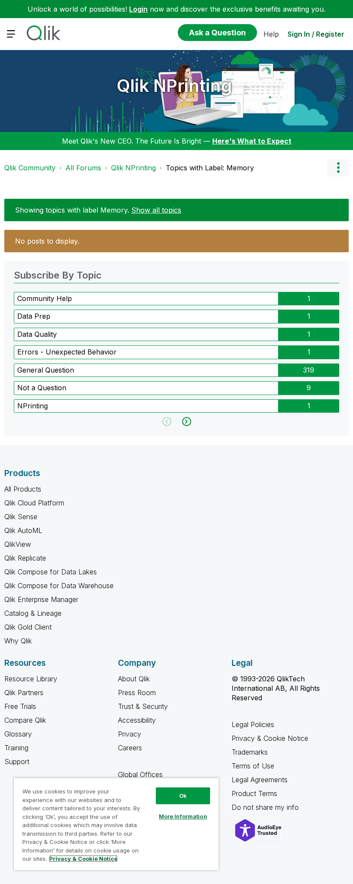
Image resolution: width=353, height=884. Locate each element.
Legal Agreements (260, 779)
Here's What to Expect (251, 141)
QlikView (17, 544)
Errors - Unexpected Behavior (67, 352)
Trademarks (250, 752)
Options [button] (338, 167)
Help (271, 34)
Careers (130, 747)
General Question (45, 370)
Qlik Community (30, 167)
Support (16, 761)
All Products (22, 489)
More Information (183, 816)
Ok (183, 795)
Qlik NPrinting (174, 85)
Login (138, 9)
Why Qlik (18, 640)
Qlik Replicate (25, 558)
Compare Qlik (25, 720)
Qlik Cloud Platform (34, 502)
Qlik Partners (23, 692)
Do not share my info (266, 807)
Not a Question (41, 387)
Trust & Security (143, 706)
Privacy (129, 734)
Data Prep (33, 316)
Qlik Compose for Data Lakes (50, 571)
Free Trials (20, 706)
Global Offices (140, 774)
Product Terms (254, 793)
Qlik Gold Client (28, 627)
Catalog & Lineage (33, 613)
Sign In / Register (316, 34)
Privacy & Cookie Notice (270, 738)
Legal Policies (253, 724)
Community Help (44, 298)
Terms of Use (253, 766)
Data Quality (37, 334)
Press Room (137, 692)
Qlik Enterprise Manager (41, 599)
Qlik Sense (20, 516)
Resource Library (30, 678)
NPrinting (32, 405)
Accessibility (137, 720)
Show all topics (156, 210)
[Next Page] (185, 421)
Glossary (18, 734)
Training (16, 747)
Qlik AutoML (23, 530)
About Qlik (134, 678)
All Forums (83, 167)
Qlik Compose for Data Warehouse (59, 585)
